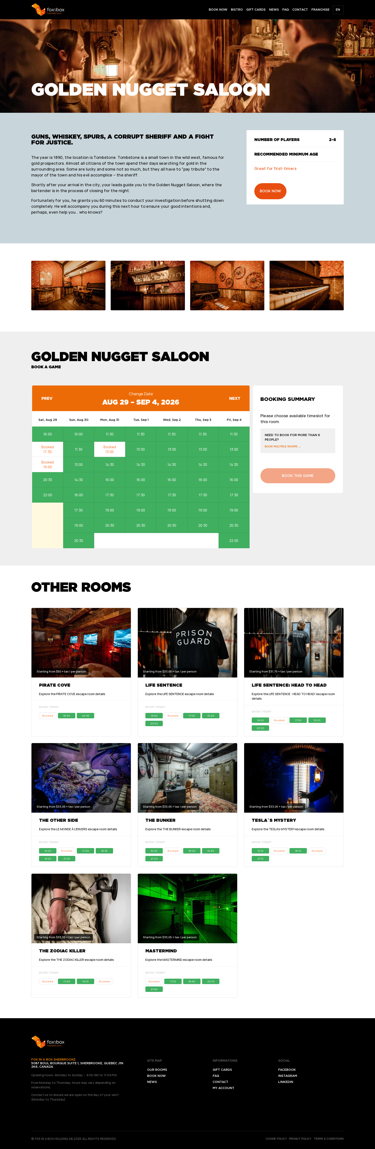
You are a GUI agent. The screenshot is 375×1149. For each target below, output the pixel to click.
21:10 (260, 858)
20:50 (154, 723)
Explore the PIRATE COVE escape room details (72, 694)
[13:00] (109, 449)
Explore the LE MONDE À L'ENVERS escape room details (78, 829)
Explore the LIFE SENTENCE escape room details (179, 694)
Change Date (141, 393)
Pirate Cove (54, 685)
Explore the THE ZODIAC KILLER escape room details (76, 960)
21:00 (154, 858)
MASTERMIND (161, 950)
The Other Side (58, 820)
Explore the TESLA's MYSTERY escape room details (288, 829)
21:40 (154, 989)
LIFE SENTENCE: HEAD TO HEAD (289, 685)
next (234, 398)
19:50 (47, 858)
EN (338, 9)
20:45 (85, 715)
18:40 (191, 981)
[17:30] (47, 449)
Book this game (298, 476)
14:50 (154, 715)
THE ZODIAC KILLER (62, 950)
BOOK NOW (270, 191)
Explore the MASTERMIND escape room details (178, 960)
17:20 (85, 850)
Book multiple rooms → (283, 446)
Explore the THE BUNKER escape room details (178, 829)
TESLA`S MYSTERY (274, 820)
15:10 (260, 850)
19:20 (210, 715)
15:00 (154, 850)
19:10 (85, 981)
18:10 (298, 850)
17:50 (192, 715)
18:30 (66, 715)
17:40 (66, 981)
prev (47, 398)
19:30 (210, 850)
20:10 (210, 981)
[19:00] (47, 464)
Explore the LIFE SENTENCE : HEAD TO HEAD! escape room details (293, 696)
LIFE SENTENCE (163, 685)
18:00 (192, 850)
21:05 (66, 858)
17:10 (173, 981)
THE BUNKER (160, 820)
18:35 (104, 850)
